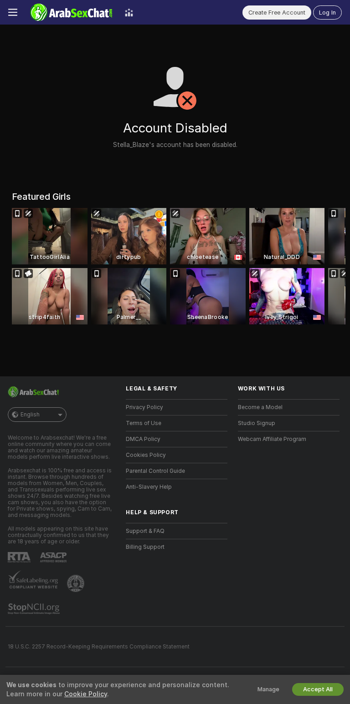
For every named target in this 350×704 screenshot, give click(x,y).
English (30, 414)
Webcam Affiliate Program (272, 439)
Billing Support (145, 547)
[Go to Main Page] (71, 12)
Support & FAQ (145, 531)
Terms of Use (143, 423)
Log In (327, 12)
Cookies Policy (146, 455)
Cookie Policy (85, 694)
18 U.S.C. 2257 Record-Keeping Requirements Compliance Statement (99, 646)
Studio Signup (256, 423)
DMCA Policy (143, 439)
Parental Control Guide (155, 471)
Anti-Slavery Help (149, 487)
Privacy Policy (144, 407)
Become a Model (260, 407)
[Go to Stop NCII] (35, 608)
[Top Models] (129, 12)
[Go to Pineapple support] (76, 583)
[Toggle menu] (13, 12)
